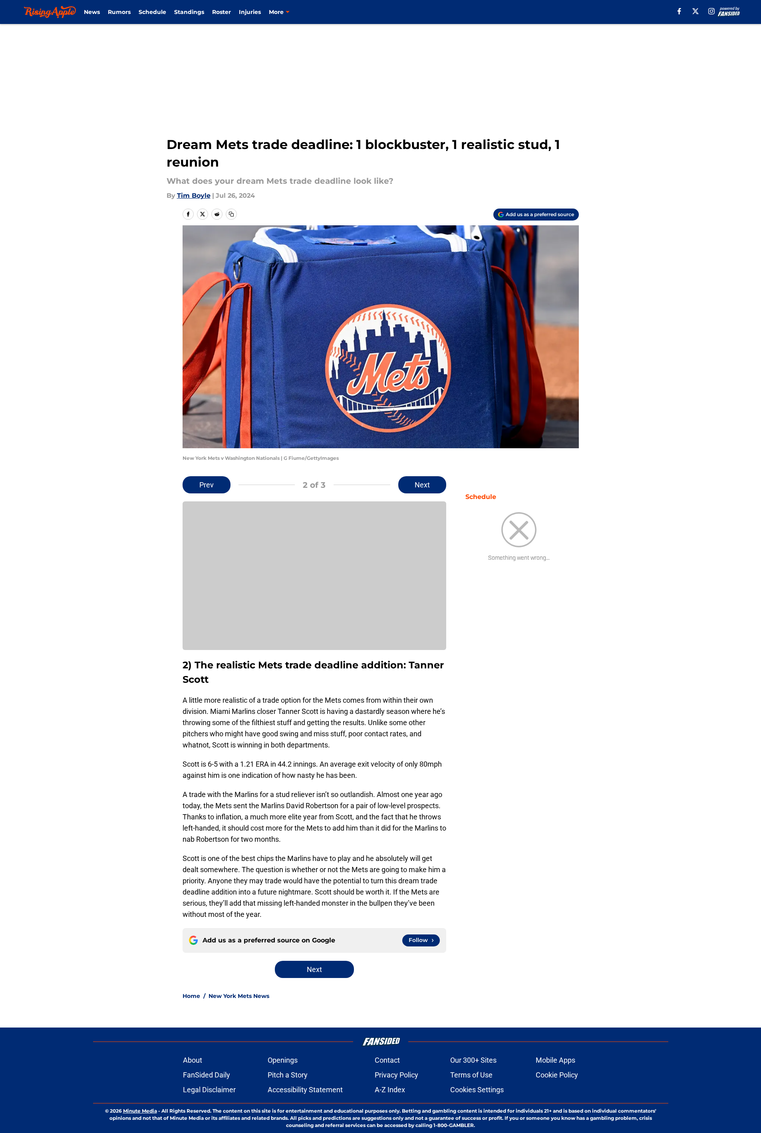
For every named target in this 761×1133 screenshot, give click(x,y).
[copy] (231, 214)
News (92, 12)
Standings (189, 12)
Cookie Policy (557, 1075)
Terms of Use (471, 1075)
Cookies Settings (477, 1089)
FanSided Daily (206, 1075)
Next (422, 485)
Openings (283, 1060)
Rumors (119, 12)
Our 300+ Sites (473, 1060)
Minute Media (140, 1111)
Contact (387, 1060)
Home (191, 996)
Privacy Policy (396, 1075)
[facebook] (679, 11)
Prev (206, 485)
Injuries (250, 12)
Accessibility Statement (305, 1089)
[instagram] (711, 11)
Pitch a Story (288, 1075)
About (192, 1060)
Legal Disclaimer (209, 1089)
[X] (695, 11)
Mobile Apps (555, 1060)
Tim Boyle (194, 195)
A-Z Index (390, 1089)
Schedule (152, 12)
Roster (221, 12)
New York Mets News (239, 996)
